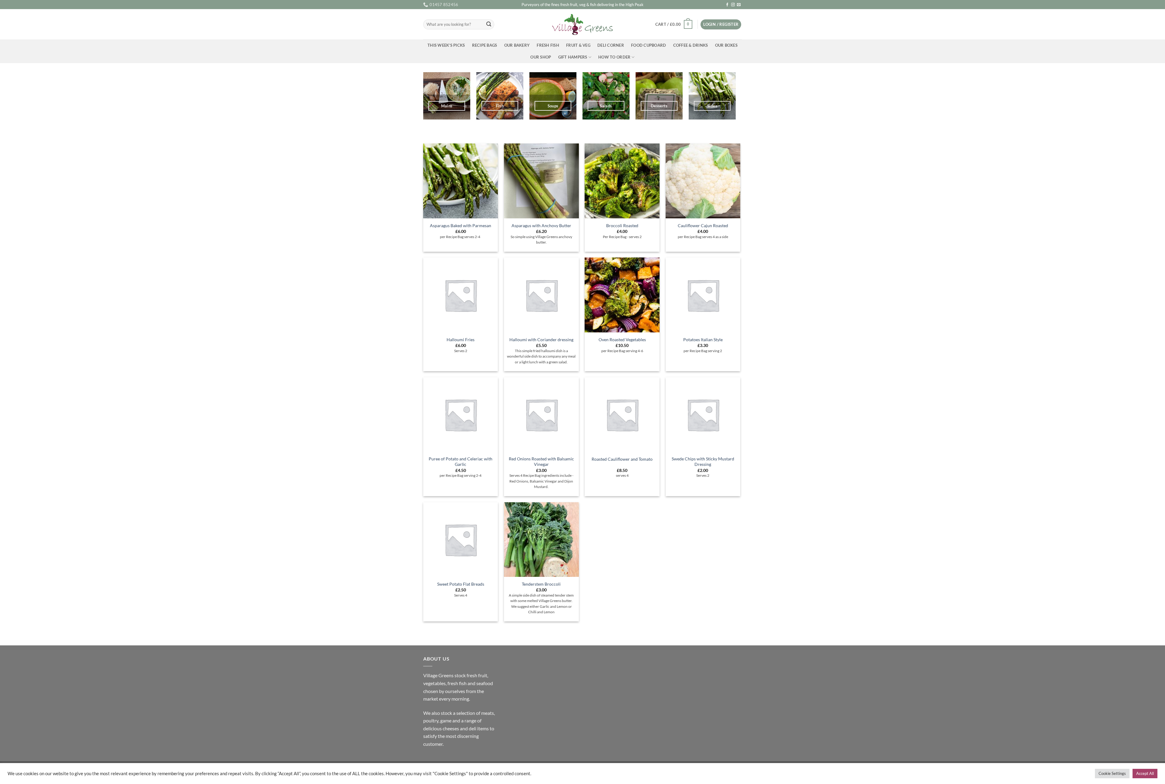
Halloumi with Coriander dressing (541, 339)
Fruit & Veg (578, 45)
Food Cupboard (648, 45)
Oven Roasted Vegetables (622, 339)
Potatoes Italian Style (703, 339)
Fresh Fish (548, 45)
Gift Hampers (572, 57)
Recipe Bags (484, 45)
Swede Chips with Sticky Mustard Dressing (703, 461)
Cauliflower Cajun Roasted (703, 225)
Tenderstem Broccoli (541, 584)
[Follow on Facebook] (727, 5)
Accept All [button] (1145, 773)
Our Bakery (517, 45)
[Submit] (489, 24)
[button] (673, 24)
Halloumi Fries (460, 339)
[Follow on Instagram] (733, 5)
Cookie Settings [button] (1112, 773)
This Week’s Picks (446, 45)
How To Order (614, 57)
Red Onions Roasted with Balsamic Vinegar (541, 461)
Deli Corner (610, 45)
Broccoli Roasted (622, 225)
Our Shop (540, 57)
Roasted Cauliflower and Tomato (622, 459)
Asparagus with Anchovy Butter (541, 225)
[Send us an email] (739, 5)
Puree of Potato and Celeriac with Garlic (460, 461)
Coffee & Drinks (690, 45)
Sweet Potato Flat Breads (460, 584)
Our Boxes (726, 45)
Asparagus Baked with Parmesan (460, 225)
